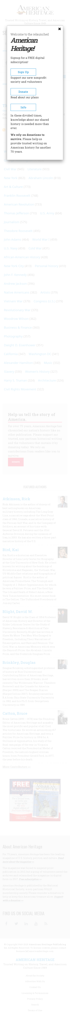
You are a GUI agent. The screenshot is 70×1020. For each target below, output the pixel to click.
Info (23, 107)
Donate (23, 91)
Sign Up (23, 72)
